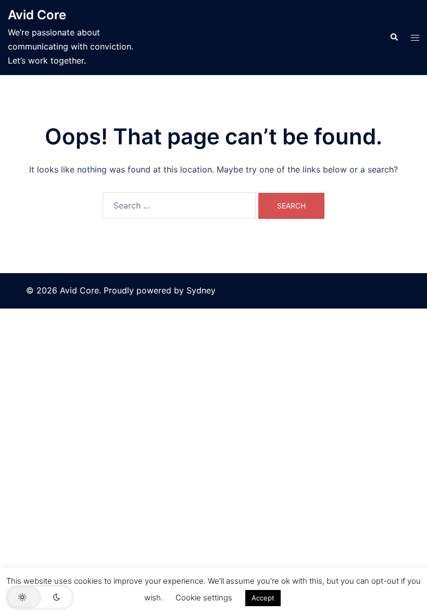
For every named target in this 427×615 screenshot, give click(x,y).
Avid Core (37, 14)
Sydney (201, 290)
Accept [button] (263, 598)
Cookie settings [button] (203, 597)
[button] (394, 37)
